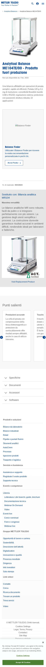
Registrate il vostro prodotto (15, 476)
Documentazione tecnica (15, 501)
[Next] (44, 338)
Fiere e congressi (11, 522)
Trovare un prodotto (11, 596)
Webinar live (9, 526)
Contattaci (23, 632)
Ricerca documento (11, 592)
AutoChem (7, 447)
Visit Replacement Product (23, 282)
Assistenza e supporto (12, 472)
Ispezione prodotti (11, 456)
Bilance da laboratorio (12, 427)
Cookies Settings (23, 626)
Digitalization (8, 551)
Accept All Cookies (23, 662)
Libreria (6, 493)
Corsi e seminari (11, 518)
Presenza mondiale (11, 559)
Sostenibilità (8, 543)
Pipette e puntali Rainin (13, 439)
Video (6, 509)
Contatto (6, 584)
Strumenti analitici (11, 443)
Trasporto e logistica (12, 460)
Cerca (5, 588)
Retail (5, 435)
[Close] (43, 642)
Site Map (23, 636)
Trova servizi (8, 600)
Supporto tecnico (10, 481)
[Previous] (2, 338)
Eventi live (7, 514)
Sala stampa (8, 572)
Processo (7, 452)
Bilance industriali (11, 431)
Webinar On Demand (13, 505)
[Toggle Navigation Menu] (43, 3)
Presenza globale (23, 639)
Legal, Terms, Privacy (23, 629)
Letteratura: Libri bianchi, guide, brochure (22, 497)
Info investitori (9, 567)
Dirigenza (7, 563)
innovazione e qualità (12, 555)
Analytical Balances (10, 11)
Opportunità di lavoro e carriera (16, 538)
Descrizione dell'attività (13, 547)
